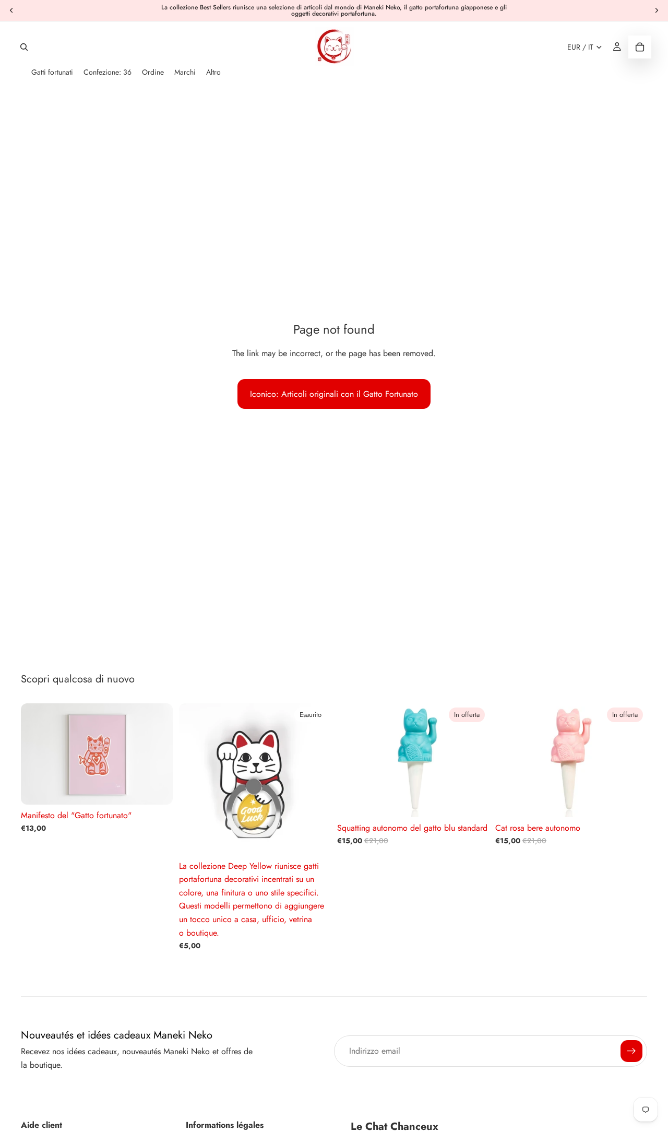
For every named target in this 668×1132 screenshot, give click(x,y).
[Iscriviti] (631, 1051)
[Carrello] (639, 47)
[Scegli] (156, 788)
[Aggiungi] (472, 801)
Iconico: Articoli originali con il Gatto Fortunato (334, 394)
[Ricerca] (24, 47)
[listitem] (213, 72)
